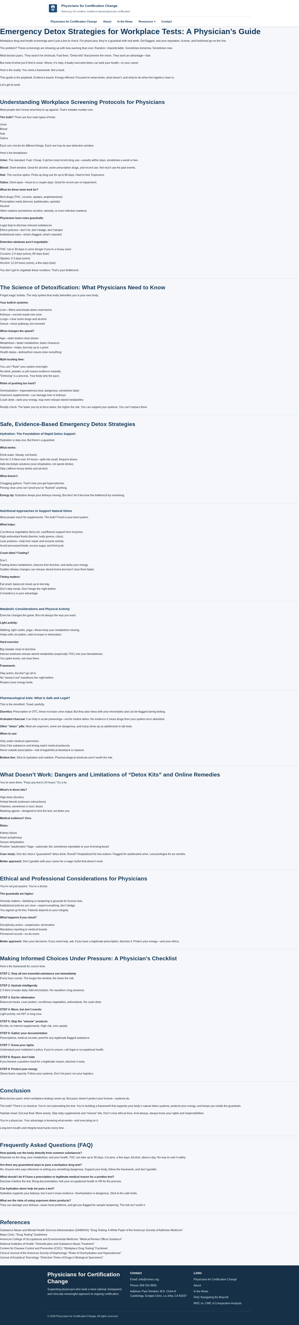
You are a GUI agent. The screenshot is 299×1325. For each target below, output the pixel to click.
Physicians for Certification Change (74, 21)
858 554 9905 (148, 1285)
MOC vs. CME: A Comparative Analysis (218, 1303)
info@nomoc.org (149, 1279)
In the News (125, 21)
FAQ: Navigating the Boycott (211, 1297)
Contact (166, 21)
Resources (146, 21)
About (107, 21)
